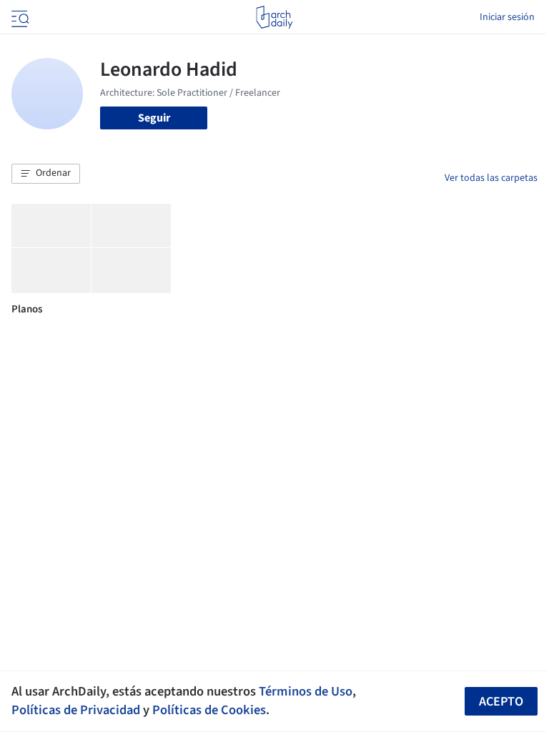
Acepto (501, 702)
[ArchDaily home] (274, 17)
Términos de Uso (305, 691)
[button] (45, 174)
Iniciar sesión (507, 17)
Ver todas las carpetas (491, 178)
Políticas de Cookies (209, 710)
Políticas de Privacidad (75, 710)
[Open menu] (19, 17)
